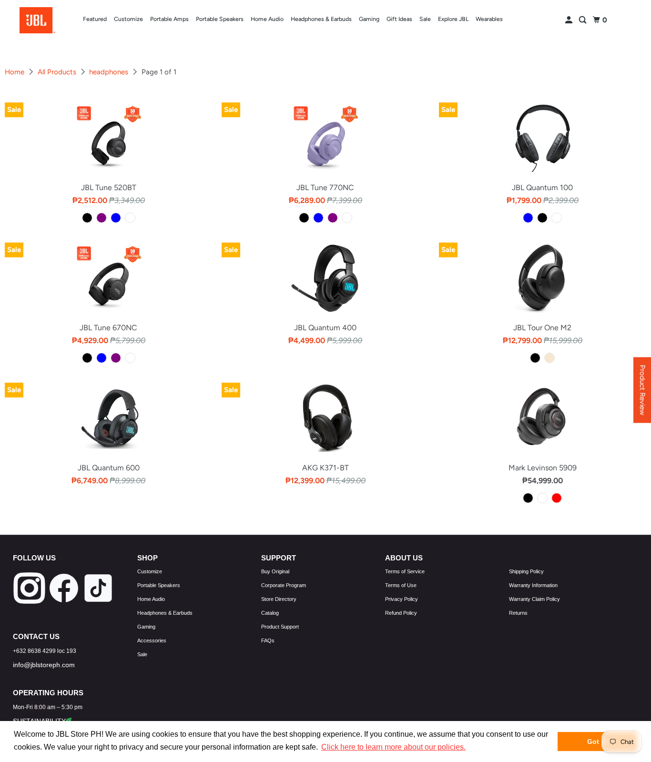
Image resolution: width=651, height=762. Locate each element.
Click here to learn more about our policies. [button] (393, 747)
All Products (58, 72)
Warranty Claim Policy (534, 599)
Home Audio (267, 18)
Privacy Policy (401, 599)
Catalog (270, 613)
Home (15, 72)
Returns (518, 613)
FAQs (268, 640)
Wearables (489, 18)
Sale (425, 18)
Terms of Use (401, 585)
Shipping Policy (526, 571)
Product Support (280, 627)
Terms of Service (405, 571)
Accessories (151, 640)
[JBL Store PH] (37, 20)
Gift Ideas (399, 18)
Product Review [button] (642, 390)
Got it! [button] (597, 741)
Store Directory (278, 599)
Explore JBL (453, 18)
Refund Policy (401, 613)
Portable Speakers (220, 18)
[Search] (583, 20)
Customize (128, 18)
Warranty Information (533, 585)
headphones (109, 72)
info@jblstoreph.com (44, 665)
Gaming (369, 18)
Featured (95, 18)
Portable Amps (169, 18)
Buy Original (275, 571)
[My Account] (569, 20)
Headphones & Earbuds (321, 18)
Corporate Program (283, 585)
